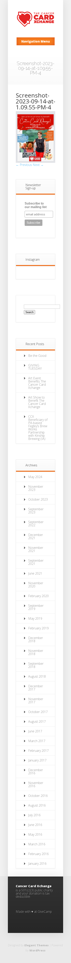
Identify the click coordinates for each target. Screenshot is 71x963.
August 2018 (37, 676)
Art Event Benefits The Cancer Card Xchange (37, 383)
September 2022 (36, 523)
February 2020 (38, 596)
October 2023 (38, 499)
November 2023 (35, 488)
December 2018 (35, 639)
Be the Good (37, 355)
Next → (38, 165)
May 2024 (35, 477)
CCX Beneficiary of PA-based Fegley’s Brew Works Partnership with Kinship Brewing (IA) (38, 427)
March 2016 (36, 844)
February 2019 (38, 628)
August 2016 (37, 805)
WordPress (37, 950)
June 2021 (35, 573)
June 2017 (35, 731)
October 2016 (38, 796)
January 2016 (37, 863)
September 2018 (36, 665)
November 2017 (35, 700)
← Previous (24, 165)
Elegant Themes (36, 945)
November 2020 (35, 584)
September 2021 (36, 562)
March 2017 (36, 741)
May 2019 (35, 618)
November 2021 (35, 549)
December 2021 (35, 536)
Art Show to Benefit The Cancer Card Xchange (37, 402)
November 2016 (35, 784)
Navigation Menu (35, 41)
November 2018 (35, 652)
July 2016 (34, 815)
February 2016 (38, 854)
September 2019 (36, 607)
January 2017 (37, 760)
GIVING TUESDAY (35, 367)
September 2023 (36, 510)
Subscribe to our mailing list (36, 205)
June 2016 (35, 825)
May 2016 (35, 834)
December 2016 (35, 771)
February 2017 (38, 750)
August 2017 (37, 721)
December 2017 (35, 687)
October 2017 (38, 712)
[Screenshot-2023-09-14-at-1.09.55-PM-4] (35, 161)
